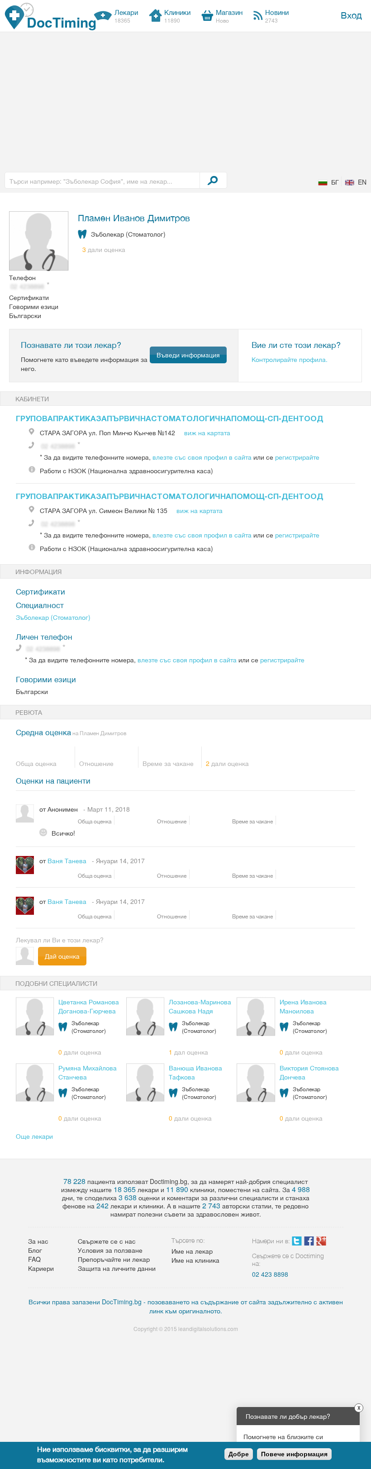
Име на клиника (195, 1260)
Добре (238, 1454)
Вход (351, 14)
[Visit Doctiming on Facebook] (309, 1242)
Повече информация (294, 1454)
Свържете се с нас (107, 1241)
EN (362, 181)
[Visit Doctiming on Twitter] (297, 1242)
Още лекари (34, 1136)
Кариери (41, 1268)
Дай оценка (62, 955)
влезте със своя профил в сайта (202, 456)
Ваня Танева (67, 860)
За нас (38, 1241)
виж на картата (207, 432)
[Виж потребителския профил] (39, 242)
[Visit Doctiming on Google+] (321, 1242)
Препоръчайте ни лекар (114, 1259)
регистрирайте (297, 456)
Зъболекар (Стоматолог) (53, 617)
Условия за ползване (110, 1250)
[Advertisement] (185, 100)
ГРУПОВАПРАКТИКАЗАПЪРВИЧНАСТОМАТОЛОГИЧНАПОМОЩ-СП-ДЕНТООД (169, 418)
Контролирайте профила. (290, 359)
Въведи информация (188, 354)
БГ (335, 181)
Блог (35, 1250)
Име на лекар (192, 1250)
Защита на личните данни (117, 1268)
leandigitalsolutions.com (208, 1328)
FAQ (34, 1259)
